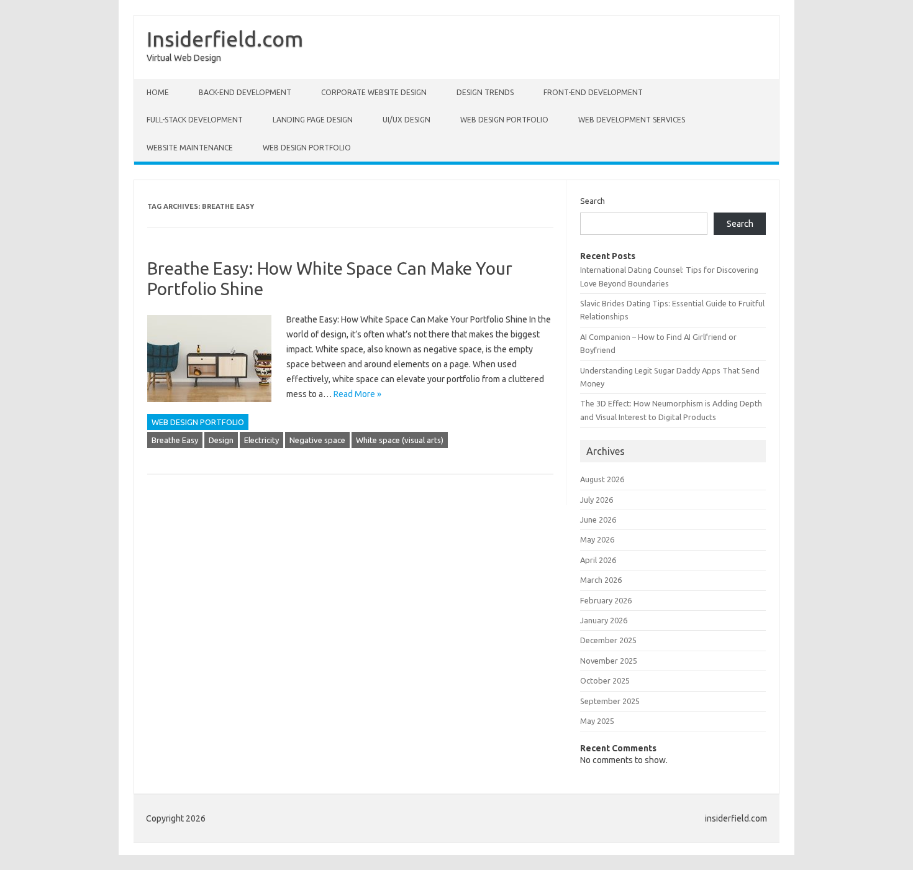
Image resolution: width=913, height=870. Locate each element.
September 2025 (610, 701)
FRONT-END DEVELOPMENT (593, 92)
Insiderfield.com (225, 38)
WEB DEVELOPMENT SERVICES (631, 120)
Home (158, 92)
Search (592, 200)
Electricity (261, 440)
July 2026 (596, 499)
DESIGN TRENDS (485, 92)
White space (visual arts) (399, 440)
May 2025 (597, 721)
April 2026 (598, 560)
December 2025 (608, 640)
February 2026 (606, 600)
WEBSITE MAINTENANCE (190, 148)
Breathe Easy (175, 440)
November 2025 (608, 660)
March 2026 (601, 579)
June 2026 (598, 519)
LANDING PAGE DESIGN (313, 120)
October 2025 (605, 680)
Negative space (317, 440)
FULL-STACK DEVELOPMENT (195, 120)
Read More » (357, 394)
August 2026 (602, 479)
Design (221, 440)
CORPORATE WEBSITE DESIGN (374, 92)
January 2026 (603, 620)
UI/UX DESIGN (406, 120)
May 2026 (597, 539)
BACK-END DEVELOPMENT (245, 92)
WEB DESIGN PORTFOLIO (504, 120)
